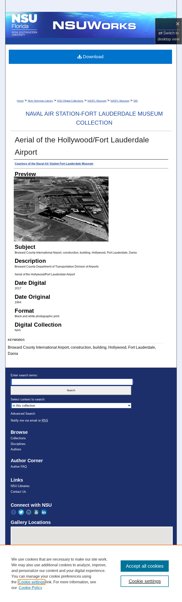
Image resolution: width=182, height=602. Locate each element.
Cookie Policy (30, 588)
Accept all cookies (145, 566)
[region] (91, 573)
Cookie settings (31, 582)
